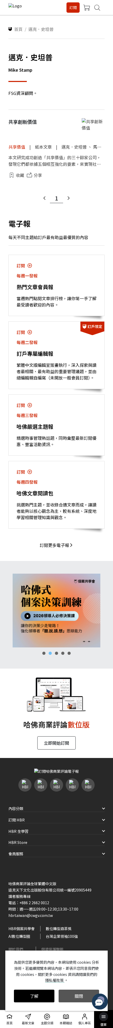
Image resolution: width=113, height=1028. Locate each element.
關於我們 (15, 949)
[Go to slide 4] (62, 653)
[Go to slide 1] (43, 653)
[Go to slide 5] (69, 653)
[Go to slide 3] (56, 653)
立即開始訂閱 (56, 743)
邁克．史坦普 (74, 147)
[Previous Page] (44, 198)
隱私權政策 (54, 980)
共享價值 (16, 147)
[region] (56, 610)
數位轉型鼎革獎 (58, 928)
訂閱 (73, 7)
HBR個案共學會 (21, 928)
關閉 (79, 996)
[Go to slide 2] (50, 653)
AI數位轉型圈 (19, 936)
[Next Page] (68, 198)
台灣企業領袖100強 (62, 936)
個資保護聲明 (52, 949)
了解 (34, 996)
